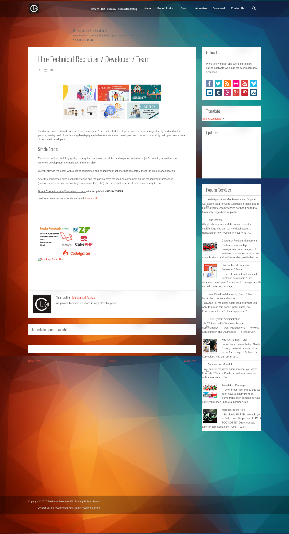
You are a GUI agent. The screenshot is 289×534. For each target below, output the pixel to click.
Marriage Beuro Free (233, 409)
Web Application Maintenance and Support (232, 199)
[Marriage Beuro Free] (51, 259)
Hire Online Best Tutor (234, 339)
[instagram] (253, 92)
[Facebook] (209, 83)
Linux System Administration (224, 319)
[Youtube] (244, 83)
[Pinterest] (244, 92)
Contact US (91, 198)
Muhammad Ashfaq (83, 297)
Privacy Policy (83, 501)
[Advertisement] (231, 157)
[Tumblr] (218, 92)
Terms (96, 501)
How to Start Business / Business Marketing (114, 9)
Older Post (190, 360)
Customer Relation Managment (239, 240)
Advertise (201, 8)
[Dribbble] (227, 92)
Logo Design (215, 219)
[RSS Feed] (227, 83)
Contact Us (237, 8)
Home (147, 8)
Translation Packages (234, 385)
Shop (182, 8)
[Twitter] (218, 83)
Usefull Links (163, 8)
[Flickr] (236, 83)
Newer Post (34, 360)
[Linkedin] (209, 92)
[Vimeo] (253, 83)
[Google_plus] (236, 92)
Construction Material (220, 364)
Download (219, 8)
